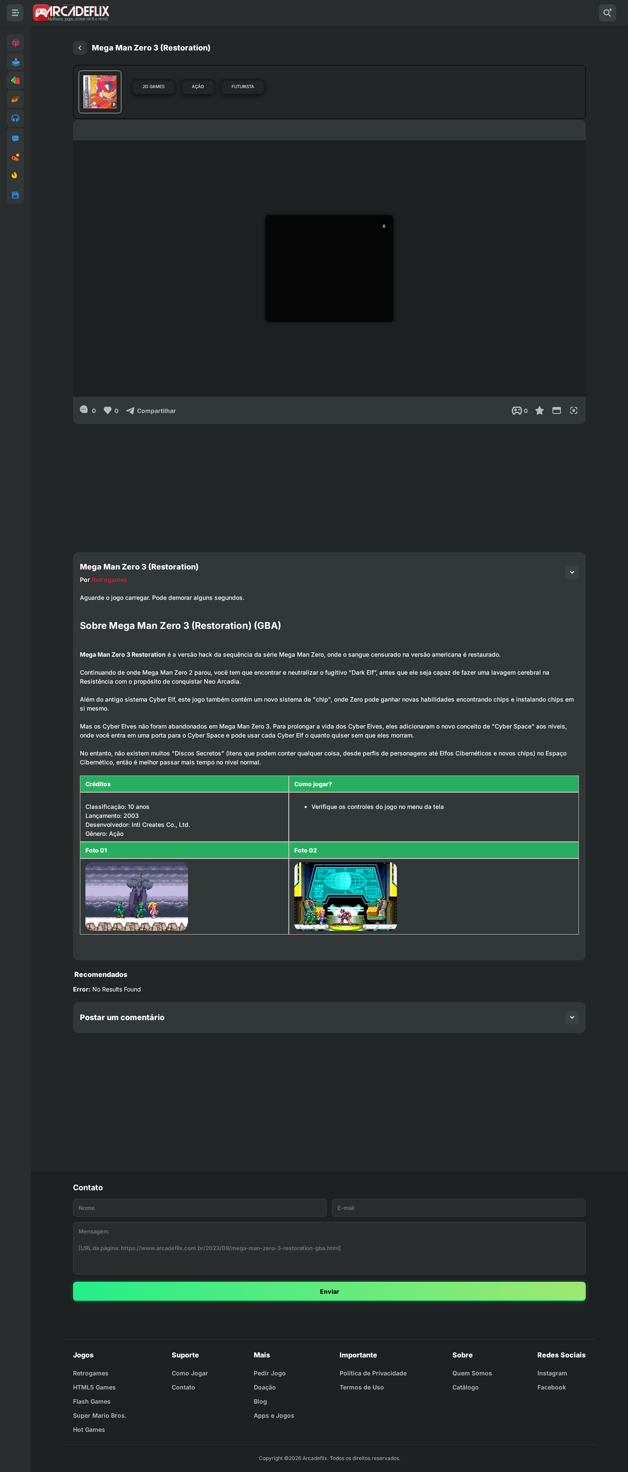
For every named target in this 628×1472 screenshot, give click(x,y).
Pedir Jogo (270, 1373)
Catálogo (465, 1387)
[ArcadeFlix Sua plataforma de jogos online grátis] (70, 13)
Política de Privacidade (373, 1373)
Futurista (243, 86)
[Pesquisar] (607, 12)
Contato (183, 1387)
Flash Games (92, 1401)
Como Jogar (190, 1373)
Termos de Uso (362, 1387)
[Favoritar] (539, 410)
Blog (260, 1401)
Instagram (552, 1373)
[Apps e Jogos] (15, 195)
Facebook (551, 1387)
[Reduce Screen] (557, 410)
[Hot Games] (15, 176)
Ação (198, 86)
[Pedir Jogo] (15, 138)
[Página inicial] (80, 48)
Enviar (329, 1291)
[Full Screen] (574, 410)
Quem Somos (472, 1373)
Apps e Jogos (274, 1415)
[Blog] (15, 157)
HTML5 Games (94, 1387)
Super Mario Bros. (99, 1415)
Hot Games (89, 1429)
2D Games (153, 86)
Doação (265, 1387)
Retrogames (109, 579)
